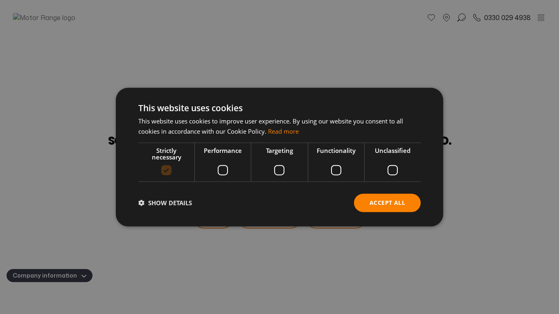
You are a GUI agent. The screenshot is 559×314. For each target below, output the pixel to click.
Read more (283, 131)
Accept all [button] (387, 202)
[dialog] (279, 157)
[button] (165, 202)
